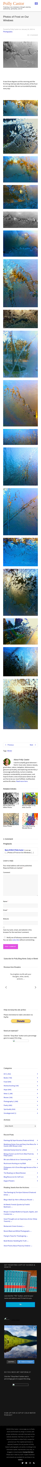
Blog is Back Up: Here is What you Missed (19, 1200)
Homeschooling (11, 1086)
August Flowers (9, 1181)
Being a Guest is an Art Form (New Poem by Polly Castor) (19, 1155)
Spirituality (9, 1109)
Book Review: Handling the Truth (16, 1241)
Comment (6, 872)
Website (6, 919)
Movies (8, 1097)
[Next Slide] (35, 987)
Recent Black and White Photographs (18, 1231)
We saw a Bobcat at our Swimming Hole (17, 1159)
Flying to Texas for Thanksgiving (16, 1236)
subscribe (15, 940)
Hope (7, 1090)
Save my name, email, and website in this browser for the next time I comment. (17, 931)
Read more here (22, 781)
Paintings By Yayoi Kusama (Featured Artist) (19, 1140)
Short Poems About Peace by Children (18, 1246)
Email (5, 910)
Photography (7, 32)
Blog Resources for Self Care (14, 1177)
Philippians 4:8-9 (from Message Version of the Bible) (20, 1168)
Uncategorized (10, 1113)
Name (5, 901)
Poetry (8, 1105)
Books (8, 1078)
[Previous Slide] (6, 987)
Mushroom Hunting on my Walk (15, 1163)
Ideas (8, 1094)
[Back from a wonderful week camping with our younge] (20, 1341)
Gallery (20, 1460)
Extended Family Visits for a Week (15, 1150)
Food (7, 1082)
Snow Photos (7, 826)
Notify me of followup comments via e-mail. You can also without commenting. (20, 939)
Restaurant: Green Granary (14, 1226)
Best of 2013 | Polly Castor (14, 850)
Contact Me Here (28, 1452)
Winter (9, 751)
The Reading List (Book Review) (15, 1173)
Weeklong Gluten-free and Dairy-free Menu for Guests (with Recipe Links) (20, 1145)
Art (7, 1074)
